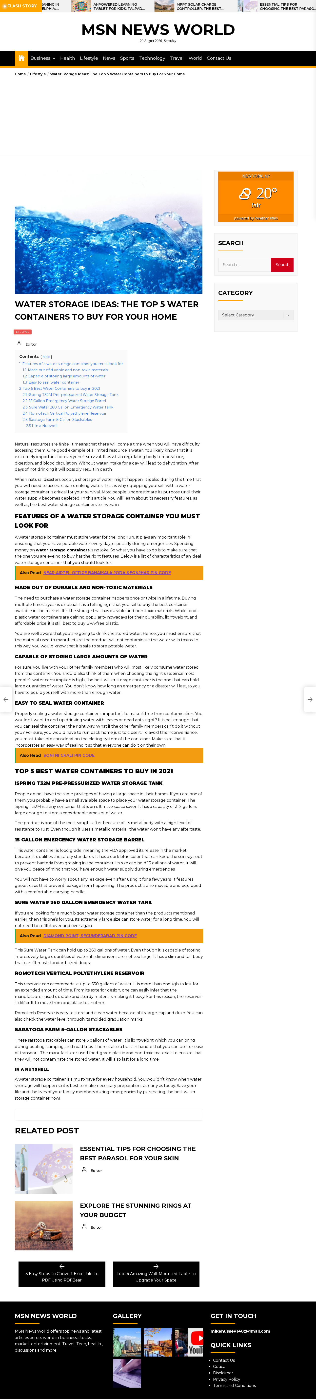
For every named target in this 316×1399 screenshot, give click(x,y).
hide (46, 357)
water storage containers (63, 550)
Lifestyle (89, 58)
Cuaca (219, 1366)
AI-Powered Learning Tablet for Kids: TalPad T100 (81, 6)
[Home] (21, 57)
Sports (127, 58)
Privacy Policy (226, 1379)
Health (67, 58)
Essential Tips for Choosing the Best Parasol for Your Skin (251, 6)
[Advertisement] (158, 114)
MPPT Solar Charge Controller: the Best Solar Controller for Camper (163, 6)
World (195, 58)
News (109, 58)
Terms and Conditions (234, 1385)
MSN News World (158, 29)
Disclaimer (223, 1373)
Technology (152, 58)
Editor (31, 344)
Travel (177, 58)
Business (40, 58)
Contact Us (219, 58)
